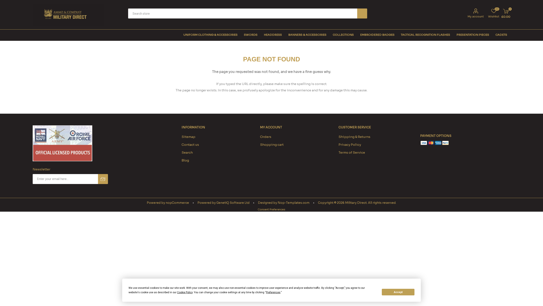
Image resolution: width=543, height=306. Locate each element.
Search (362, 13)
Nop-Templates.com (293, 203)
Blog (185, 160)
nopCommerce (177, 203)
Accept (398, 292)
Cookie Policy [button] (185, 292)
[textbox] (242, 13)
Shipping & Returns (354, 137)
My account (475, 16)
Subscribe (103, 179)
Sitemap (188, 137)
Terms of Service (352, 152)
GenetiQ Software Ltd (232, 203)
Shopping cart (272, 145)
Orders (265, 137)
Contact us (190, 145)
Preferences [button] (273, 292)
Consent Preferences (271, 209)
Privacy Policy (350, 145)
